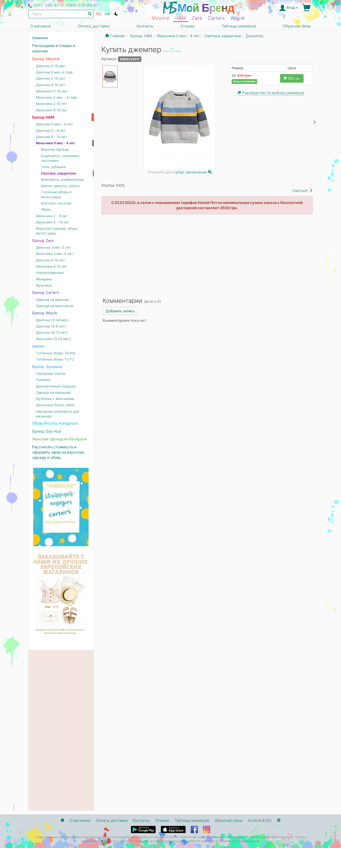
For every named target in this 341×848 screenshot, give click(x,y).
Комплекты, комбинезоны (62, 179)
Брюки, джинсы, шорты (60, 186)
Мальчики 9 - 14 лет (52, 222)
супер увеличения (190, 172)
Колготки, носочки (56, 203)
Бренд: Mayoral (46, 58)
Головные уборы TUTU (55, 359)
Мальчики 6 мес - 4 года (56, 97)
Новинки (40, 37)
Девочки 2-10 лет (50, 78)
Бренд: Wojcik (44, 313)
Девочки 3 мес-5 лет (53, 247)
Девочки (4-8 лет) (51, 326)
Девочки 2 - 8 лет (50, 131)
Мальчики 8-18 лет (51, 110)
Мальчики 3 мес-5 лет (54, 254)
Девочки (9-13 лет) (51, 333)
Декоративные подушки (55, 386)
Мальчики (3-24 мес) (53, 339)
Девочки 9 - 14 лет (51, 137)
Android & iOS (259, 820)
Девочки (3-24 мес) (52, 320)
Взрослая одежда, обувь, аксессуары (57, 230)
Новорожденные (50, 273)
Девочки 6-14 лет (50, 260)
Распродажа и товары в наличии (53, 48)
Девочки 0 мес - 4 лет (54, 124)
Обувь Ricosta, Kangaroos (55, 423)
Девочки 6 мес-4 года (54, 72)
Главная (117, 35)
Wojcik (237, 18)
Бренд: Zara (42, 240)
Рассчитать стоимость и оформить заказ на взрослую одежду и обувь (58, 452)
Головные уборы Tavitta (55, 353)
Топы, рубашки (53, 167)
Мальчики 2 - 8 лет (52, 216)
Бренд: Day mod (46, 431)
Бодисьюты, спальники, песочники (60, 158)
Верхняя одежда (55, 149)
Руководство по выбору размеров (272, 92)
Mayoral (161, 18)
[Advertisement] (207, 254)
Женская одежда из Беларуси (59, 439)
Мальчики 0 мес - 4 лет (55, 143)
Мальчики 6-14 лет (51, 266)
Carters (216, 18)
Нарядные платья (50, 373)
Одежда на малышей (53, 392)
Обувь (46, 209)
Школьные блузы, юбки (55, 405)
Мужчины (44, 285)
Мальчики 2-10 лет (51, 104)
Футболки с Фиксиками (55, 399)
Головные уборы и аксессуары (56, 194)
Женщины (44, 279)
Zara (197, 18)
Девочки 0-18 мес (51, 66)
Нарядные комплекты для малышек (57, 413)
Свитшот (300, 190)
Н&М (180, 18)
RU (99, 13)
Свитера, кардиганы (58, 173)
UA (107, 13)
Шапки (38, 346)
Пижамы (43, 380)
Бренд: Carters (45, 292)
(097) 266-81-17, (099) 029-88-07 (65, 5)
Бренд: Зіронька (47, 366)
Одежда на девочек (52, 300)
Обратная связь (297, 26)
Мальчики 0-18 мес (52, 91)
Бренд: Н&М (43, 117)
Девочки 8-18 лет (50, 85)
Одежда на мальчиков (54, 306)
